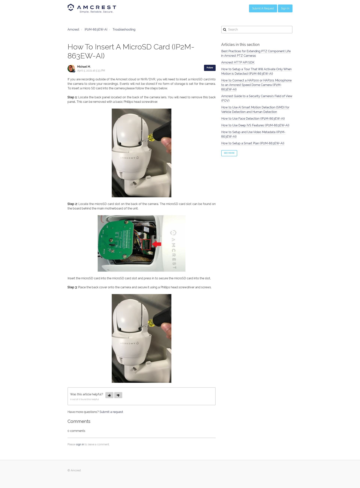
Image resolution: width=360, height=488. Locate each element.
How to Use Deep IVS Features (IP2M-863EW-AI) (255, 125)
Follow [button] (210, 67)
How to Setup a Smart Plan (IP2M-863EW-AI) (252, 143)
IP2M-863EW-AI (96, 29)
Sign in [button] (285, 8)
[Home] (92, 8)
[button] (109, 395)
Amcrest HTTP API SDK (237, 62)
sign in (80, 444)
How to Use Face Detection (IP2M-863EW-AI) (253, 118)
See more (229, 153)
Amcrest (73, 29)
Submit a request (111, 412)
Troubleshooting (123, 29)
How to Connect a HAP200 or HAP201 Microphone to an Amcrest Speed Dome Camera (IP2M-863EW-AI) (256, 85)
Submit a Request (263, 8)
